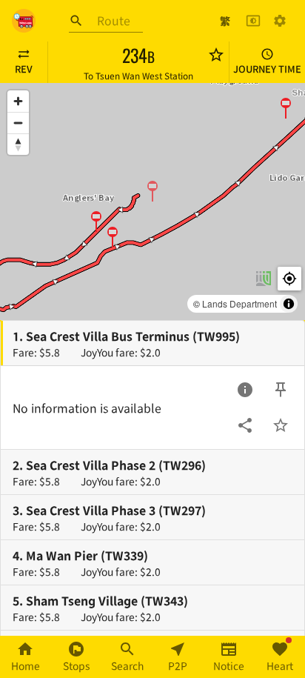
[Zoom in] (18, 101)
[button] (152, 190)
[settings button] (280, 20)
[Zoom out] (18, 122)
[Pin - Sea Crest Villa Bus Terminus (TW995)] (280, 390)
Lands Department (239, 303)
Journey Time (267, 69)
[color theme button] (253, 20)
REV (24, 69)
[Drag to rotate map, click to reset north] (18, 144)
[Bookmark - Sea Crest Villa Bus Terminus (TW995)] (280, 425)
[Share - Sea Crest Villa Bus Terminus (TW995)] (245, 425)
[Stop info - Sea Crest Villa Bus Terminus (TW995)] (245, 390)
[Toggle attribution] (289, 304)
